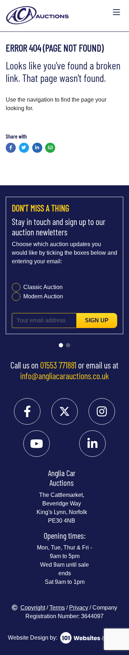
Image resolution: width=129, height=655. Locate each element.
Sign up (97, 320)
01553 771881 (58, 365)
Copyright (32, 608)
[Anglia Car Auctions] (58, 12)
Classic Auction (43, 287)
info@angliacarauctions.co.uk (64, 376)
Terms (57, 608)
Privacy (78, 608)
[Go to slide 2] (68, 345)
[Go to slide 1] (61, 345)
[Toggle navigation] (116, 12)
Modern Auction (43, 296)
